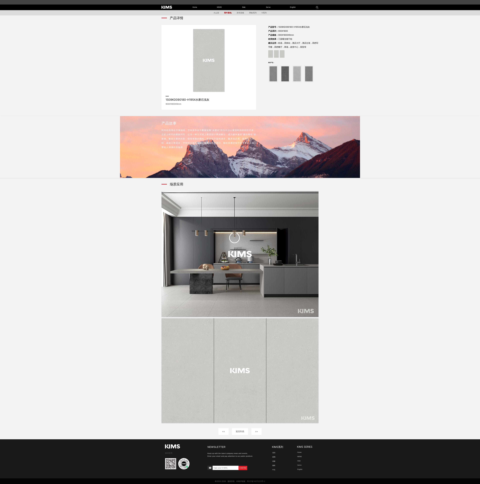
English (299, 469)
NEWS (299, 456)
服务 (273, 465)
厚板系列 (253, 13)
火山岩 (216, 13)
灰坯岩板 (240, 13)
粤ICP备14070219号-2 (256, 481)
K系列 (264, 13)
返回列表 (240, 431)
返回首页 (168, 453)
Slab (298, 461)
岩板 (273, 461)
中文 (273, 470)
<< (223, 431)
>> (256, 431)
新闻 (273, 457)
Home (299, 452)
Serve (299, 465)
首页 (273, 453)
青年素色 (228, 13)
